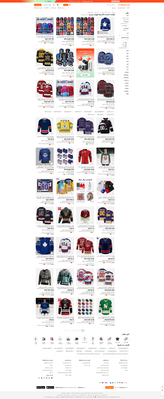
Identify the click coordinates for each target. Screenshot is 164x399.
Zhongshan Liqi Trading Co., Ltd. (88, 44)
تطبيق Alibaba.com (59, 387)
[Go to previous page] (85, 330)
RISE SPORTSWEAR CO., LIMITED (67, 292)
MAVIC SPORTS (71, 173)
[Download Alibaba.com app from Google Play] (41, 387)
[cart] (53, 5)
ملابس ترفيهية (97, 12)
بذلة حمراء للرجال (90, 114)
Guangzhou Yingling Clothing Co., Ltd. (46, 263)
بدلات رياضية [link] (90, 12)
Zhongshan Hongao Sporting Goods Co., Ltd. (105, 41)
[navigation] (122, 171)
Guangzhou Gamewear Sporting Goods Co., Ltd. (105, 202)
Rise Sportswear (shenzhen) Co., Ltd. (46, 293)
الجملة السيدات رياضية (58, 348)
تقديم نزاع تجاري (68, 367)
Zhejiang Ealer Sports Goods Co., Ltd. (46, 73)
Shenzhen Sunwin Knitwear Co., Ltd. (67, 231)
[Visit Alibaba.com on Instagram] (44, 378)
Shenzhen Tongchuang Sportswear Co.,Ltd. (85, 105)
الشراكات (51, 372)
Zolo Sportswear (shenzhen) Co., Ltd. (66, 202)
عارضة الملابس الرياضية (80, 348)
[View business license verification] (93, 397)
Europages (100, 393)
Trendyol (95, 393)
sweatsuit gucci (78, 111)
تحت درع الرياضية (110, 111)
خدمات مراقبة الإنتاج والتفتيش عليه (102, 372)
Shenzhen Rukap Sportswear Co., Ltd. (86, 293)
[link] (162, 386)
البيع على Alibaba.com (48, 362)
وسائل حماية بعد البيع (105, 370)
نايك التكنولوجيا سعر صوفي (99, 111)
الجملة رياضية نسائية (87, 111)
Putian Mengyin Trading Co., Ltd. (47, 232)
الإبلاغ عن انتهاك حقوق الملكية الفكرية (64, 372)
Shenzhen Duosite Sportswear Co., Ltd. (86, 231)
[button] (69, 5)
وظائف (126, 370)
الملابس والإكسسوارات (106, 12)
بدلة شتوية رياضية (102, 348)
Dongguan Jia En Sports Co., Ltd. (108, 232)
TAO (92, 393)
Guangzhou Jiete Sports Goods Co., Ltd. (46, 106)
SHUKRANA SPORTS (90, 142)
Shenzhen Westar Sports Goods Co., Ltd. (66, 261)
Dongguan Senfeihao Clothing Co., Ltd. (46, 41)
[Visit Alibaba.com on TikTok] (39, 378)
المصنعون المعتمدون (86, 362)
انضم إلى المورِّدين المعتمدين (47, 370)
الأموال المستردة (68, 370)
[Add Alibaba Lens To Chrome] (109, 387)
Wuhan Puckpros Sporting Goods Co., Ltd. (106, 73)
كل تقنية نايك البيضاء (57, 111)
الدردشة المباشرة (68, 365)
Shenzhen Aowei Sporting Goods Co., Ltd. (106, 261)
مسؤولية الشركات (124, 367)
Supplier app (80, 387)
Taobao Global (87, 393)
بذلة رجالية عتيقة (111, 348)
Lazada (82, 393)
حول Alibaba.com (123, 360)
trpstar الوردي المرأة (67, 111)
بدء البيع (51, 365)
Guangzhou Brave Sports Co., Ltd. (107, 141)
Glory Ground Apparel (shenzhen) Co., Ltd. (86, 264)
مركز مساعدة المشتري (67, 362)
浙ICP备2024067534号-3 (115, 397)
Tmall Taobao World (76, 393)
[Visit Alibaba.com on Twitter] (47, 378)
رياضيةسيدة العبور (100, 114)
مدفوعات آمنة (106, 362)
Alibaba (113, 12)
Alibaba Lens (122, 387)
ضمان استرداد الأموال (105, 365)
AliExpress (64, 393)
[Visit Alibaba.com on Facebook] (52, 378)
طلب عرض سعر (87, 365)
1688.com (69, 393)
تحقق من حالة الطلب (49, 367)
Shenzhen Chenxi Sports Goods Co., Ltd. (46, 172)
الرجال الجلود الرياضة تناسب (122, 348)
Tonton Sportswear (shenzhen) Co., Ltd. (46, 143)
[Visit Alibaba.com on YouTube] (41, 378)
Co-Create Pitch (124, 365)
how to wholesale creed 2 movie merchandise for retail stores (88, 353)
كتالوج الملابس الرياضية (69, 348)
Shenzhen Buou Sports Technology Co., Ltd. (65, 141)
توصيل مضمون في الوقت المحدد (103, 367)
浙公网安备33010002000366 (103, 397)
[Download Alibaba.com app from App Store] (50, 387)
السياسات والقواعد (105, 375)
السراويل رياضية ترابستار (47, 348)
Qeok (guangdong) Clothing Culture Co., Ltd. (85, 172)
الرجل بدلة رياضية (47, 111)
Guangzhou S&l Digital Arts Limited (47, 202)
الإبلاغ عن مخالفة (68, 375)
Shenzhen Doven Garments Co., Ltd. (107, 293)
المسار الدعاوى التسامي (92, 348)
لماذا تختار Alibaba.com (123, 362)
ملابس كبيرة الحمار (110, 114)
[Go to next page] (65, 330)
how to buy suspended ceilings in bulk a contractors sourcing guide (115, 353)
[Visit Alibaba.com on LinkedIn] (49, 378)
